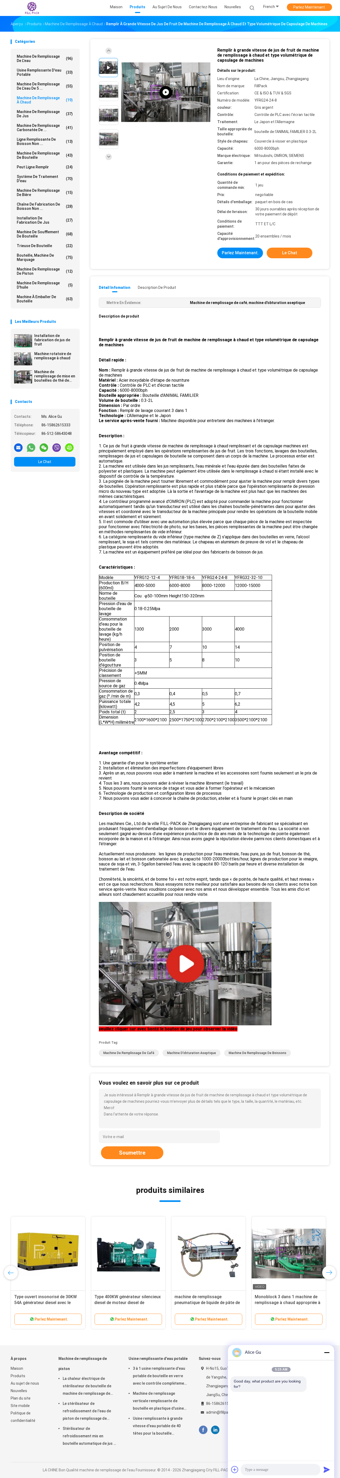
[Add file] (235, 1469)
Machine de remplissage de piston (45, 271)
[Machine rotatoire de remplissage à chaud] (23, 359)
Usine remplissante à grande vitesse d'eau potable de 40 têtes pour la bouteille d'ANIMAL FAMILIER (157, 1426)
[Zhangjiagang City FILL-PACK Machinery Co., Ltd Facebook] (203, 1430)
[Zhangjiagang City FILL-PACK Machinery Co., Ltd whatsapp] (31, 447)
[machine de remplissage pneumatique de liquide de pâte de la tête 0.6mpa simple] (208, 1253)
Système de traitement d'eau (45, 178)
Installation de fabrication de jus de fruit (52, 340)
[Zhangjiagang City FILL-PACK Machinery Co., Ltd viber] (56, 447)
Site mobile (20, 1406)
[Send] (326, 1469)
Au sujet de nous (25, 1383)
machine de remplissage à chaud (45, 100)
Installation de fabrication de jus (45, 220)
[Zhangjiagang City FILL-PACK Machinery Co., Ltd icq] (69, 447)
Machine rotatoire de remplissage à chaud (52, 356)
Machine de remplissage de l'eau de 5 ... (45, 86)
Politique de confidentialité (23, 1417)
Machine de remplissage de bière (45, 192)
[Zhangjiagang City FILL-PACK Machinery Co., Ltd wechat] (44, 447)
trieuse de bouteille (45, 246)
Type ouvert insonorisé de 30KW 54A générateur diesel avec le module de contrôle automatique (46, 1302)
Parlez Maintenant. (309, 7)
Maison (17, 1368)
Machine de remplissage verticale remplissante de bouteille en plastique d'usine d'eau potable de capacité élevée (158, 1401)
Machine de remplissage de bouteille (45, 155)
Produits (18, 1376)
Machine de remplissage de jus (45, 114)
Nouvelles (19, 1391)
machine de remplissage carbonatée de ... (45, 127)
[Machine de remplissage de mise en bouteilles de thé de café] (23, 377)
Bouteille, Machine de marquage (45, 257)
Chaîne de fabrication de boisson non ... (45, 206)
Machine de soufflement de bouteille (45, 234)
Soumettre (132, 1153)
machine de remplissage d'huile (45, 285)
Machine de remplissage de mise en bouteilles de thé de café (54, 376)
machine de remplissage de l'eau (45, 58)
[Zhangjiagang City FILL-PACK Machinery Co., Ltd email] (18, 447)
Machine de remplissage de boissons (257, 1053)
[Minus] (327, 1352)
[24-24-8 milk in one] (165, 92)
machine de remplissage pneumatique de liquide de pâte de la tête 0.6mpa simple (207, 1302)
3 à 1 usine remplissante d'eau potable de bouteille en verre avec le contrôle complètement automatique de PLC (160, 1376)
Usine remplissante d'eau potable (45, 72)
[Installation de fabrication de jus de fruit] (23, 341)
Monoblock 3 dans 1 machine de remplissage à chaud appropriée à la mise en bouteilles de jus (287, 1302)
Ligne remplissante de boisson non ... (45, 141)
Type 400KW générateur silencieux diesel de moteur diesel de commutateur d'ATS (127, 1302)
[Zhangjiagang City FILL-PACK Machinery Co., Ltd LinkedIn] (215, 1430)
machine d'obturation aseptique (191, 1053)
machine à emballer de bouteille (45, 299)
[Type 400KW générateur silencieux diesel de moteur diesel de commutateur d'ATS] (128, 1253)
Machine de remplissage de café (128, 1053)
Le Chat (44, 462)
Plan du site (21, 1398)
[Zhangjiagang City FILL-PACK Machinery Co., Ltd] (31, 8)
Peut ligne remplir (45, 167)
